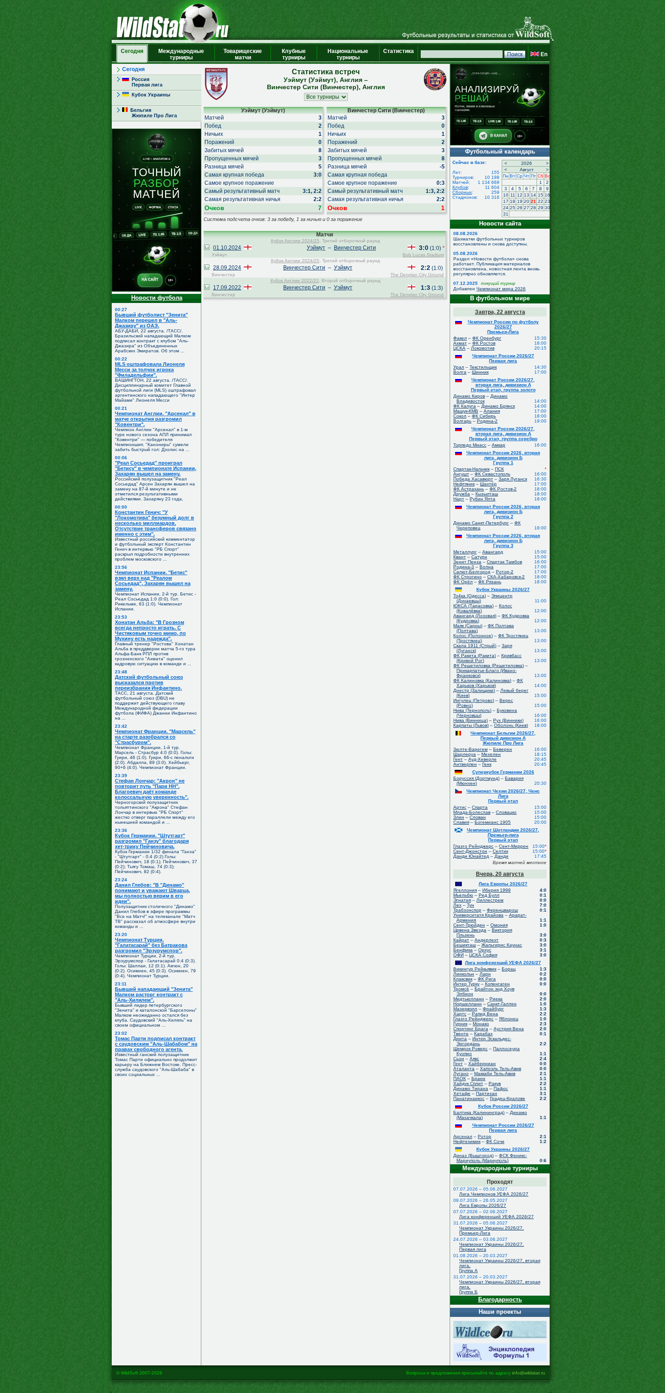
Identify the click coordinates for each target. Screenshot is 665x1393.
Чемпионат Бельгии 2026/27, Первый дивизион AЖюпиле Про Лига (503, 737)
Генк (486, 764)
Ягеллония (465, 890)
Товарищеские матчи (242, 54)
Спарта (480, 807)
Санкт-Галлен (502, 1003)
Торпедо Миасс (469, 444)
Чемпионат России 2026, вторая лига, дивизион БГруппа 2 (503, 511)
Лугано (461, 1073)
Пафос (501, 1088)
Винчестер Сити (355, 248)
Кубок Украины (149, 94)
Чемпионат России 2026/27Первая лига (503, 358)
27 (526, 207)
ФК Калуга (464, 405)
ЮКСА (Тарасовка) (473, 605)
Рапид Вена (485, 1013)
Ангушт (461, 473)
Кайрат (461, 939)
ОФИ (458, 954)
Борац (509, 968)
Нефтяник (464, 483)
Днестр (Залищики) (474, 690)
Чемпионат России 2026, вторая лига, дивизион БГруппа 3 (503, 540)
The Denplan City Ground (417, 274)
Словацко (506, 812)
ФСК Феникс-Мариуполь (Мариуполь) (491, 1158)
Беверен (502, 749)
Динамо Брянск (498, 405)
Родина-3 (463, 566)
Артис (459, 807)
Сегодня (132, 54)
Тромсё (461, 988)
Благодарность (500, 1299)
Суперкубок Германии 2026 (503, 771)
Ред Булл (489, 895)
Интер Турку (466, 983)
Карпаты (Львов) (471, 725)
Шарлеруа (464, 754)
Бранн (478, 1078)
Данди (501, 856)
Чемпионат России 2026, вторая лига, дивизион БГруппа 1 (503, 457)
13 (526, 194)
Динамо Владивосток (482, 398)
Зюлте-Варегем (470, 749)
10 (505, 194)
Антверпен (465, 764)
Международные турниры (181, 54)
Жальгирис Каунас (501, 944)
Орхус (484, 949)
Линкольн (463, 973)
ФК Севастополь (492, 473)
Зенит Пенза (467, 561)
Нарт (458, 498)
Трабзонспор (467, 910)
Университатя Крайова (478, 915)
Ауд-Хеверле (482, 759)
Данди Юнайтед (471, 856)
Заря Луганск (513, 478)
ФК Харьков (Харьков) (489, 683)
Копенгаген (497, 983)
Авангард (492, 551)
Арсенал (462, 1136)
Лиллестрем (490, 900)
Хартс (459, 1013)
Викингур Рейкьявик (474, 968)
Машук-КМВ (465, 410)
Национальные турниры (348, 54)
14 (533, 194)
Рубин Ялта (482, 498)
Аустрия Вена (509, 1028)
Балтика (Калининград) (478, 1112)
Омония (499, 924)
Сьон (458, 1058)
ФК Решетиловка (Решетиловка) (488, 665)
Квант (459, 556)
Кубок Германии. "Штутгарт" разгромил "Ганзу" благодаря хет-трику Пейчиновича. (152, 841)
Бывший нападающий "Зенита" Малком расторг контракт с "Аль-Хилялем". (154, 994)
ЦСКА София (483, 954)
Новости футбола (156, 297)
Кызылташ (486, 493)
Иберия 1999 (496, 890)
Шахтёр (488, 483)
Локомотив (482, 348)
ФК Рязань (489, 581)
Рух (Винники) (508, 720)
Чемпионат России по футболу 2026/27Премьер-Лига (503, 326)
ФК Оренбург (486, 338)
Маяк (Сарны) (467, 625)
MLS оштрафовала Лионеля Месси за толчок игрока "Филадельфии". (150, 369)
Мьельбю (463, 895)
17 (505, 201)
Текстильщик (483, 367)
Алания (492, 410)
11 (512, 194)
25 (512, 207)
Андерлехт (487, 939)
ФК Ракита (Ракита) (474, 655)
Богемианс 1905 (493, 822)
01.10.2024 (227, 248)
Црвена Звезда (469, 929)
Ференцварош (502, 910)
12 (519, 194)
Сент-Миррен (513, 846)
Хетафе (461, 1093)
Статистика (398, 54)
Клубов (460, 187)
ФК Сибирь (484, 415)
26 (519, 207)
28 (533, 207)
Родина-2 (487, 420)
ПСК (499, 468)
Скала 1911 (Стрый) (474, 645)
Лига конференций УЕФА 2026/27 (503, 962)
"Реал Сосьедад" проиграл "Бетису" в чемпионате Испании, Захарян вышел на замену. (155, 468)
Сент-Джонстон (470, 851)
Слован (478, 817)
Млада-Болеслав (471, 812)
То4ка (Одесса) (469, 595)
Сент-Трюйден (469, 924)
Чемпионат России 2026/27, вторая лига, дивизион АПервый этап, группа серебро (503, 433)
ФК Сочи (495, 1141)
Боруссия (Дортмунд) (476, 778)
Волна (487, 566)
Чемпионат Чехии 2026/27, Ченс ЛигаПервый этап (503, 795)
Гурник (460, 1023)
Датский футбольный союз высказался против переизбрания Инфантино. (149, 682)
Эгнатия (462, 900)
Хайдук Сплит (468, 1083)
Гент (458, 759)
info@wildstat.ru (528, 1372)
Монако (481, 1023)
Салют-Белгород (471, 571)
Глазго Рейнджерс (473, 846)
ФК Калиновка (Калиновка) (482, 680)
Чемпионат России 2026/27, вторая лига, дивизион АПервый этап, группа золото (503, 384)
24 (505, 207)
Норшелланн (467, 1003)
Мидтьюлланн (468, 998)
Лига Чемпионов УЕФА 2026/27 (493, 1193)
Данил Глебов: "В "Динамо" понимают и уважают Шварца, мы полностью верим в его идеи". (152, 893)
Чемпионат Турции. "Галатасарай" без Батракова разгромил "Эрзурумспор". (151, 945)
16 (547, 194)
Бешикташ (464, 944)
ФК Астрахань (468, 488)
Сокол (459, 415)
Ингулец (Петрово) (473, 700)
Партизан (486, 1093)
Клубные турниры (294, 54)
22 (540, 201)
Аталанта (464, 1068)
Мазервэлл (465, 1008)
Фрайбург (493, 1008)
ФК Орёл (463, 581)
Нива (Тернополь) (472, 710)
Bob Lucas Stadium (423, 254)
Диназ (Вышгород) (473, 1155)
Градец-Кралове (507, 1098)
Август (527, 169)
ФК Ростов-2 (503, 488)
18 (512, 201)
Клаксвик (462, 978)
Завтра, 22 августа (500, 312)
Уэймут (316, 248)
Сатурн (479, 556)
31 (505, 213)
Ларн (485, 973)
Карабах (483, 1033)
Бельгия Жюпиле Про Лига (149, 112)
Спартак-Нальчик (471, 468)
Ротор (484, 1136)
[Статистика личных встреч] (206, 248)
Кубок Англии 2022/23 (295, 280)
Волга (459, 372)
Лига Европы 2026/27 (503, 883)
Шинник (480, 372)
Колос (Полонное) (473, 635)
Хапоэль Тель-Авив (500, 1068)
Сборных (462, 192)
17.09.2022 (227, 287)
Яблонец (508, 1018)
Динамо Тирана (470, 1088)
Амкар (498, 444)
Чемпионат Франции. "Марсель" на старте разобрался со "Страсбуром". (155, 737)
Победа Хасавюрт (473, 478)
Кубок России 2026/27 (503, 1106)
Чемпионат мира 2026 (501, 288)
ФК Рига (487, 978)
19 (519, 201)
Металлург (465, 551)
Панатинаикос (468, 1098)
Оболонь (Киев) (511, 725)
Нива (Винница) (470, 720)
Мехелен (491, 754)
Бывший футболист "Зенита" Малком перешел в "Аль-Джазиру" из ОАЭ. (151, 320)
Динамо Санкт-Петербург (481, 522)
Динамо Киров (469, 396)
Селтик (500, 851)
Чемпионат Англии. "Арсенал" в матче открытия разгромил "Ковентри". (155, 419)
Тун (470, 905)
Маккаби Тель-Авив (494, 1073)
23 (547, 201)
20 (526, 201)
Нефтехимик (466, 1141)
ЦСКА (459, 348)
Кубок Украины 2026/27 (503, 589)
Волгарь (462, 420)
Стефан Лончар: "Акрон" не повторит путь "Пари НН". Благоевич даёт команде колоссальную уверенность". (152, 789)
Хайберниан (482, 1063)
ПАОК (459, 1078)
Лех (457, 905)
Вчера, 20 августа (500, 874)
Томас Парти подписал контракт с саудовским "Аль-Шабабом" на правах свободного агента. (156, 1044)
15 (540, 194)
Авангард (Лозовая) (474, 615)
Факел (460, 338)
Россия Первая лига (142, 82)
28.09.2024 (227, 267)
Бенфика (463, 949)
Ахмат (460, 343)
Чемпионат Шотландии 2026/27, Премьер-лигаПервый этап (503, 834)
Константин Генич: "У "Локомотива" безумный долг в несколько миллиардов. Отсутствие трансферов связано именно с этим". (155, 523)
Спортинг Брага (470, 1028)
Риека (496, 998)
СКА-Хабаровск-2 (506, 576)
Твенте (461, 1033)
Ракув (495, 1083)
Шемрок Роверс (470, 1048)
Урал (458, 367)
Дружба (461, 493)
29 (540, 207)
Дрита (460, 1038)
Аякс (474, 1058)
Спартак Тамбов (504, 561)
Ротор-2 (504, 571)
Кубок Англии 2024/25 (295, 240)
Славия (461, 822)
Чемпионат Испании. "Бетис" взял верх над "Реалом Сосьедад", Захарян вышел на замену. (152, 580)
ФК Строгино (467, 576)
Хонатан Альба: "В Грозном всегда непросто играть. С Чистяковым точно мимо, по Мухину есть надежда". (150, 630)
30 (547, 207)
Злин (458, 817)
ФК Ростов (483, 343)
